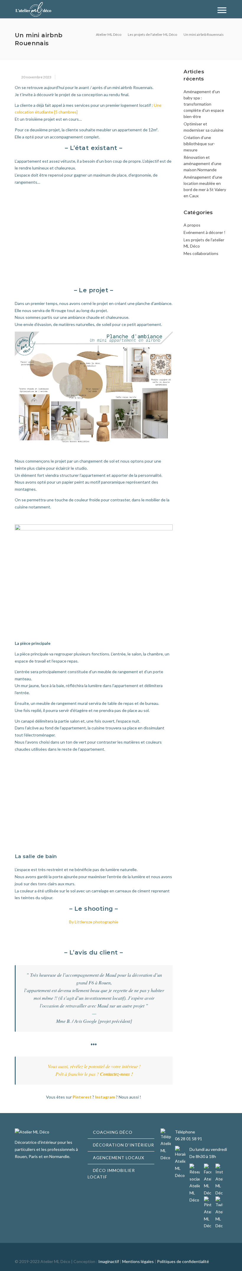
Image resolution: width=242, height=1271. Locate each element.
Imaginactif (108, 1261)
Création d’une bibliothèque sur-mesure (199, 143)
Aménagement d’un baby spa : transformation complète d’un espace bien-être (204, 104)
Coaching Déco (113, 1132)
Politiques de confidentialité (183, 1261)
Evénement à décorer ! (204, 232)
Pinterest (82, 1096)
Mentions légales (138, 1261)
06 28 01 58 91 (188, 1138)
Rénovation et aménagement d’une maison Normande (202, 163)
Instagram (105, 1096)
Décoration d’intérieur (123, 1144)
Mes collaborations (201, 253)
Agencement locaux (118, 1157)
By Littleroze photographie (93, 921)
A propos (192, 224)
